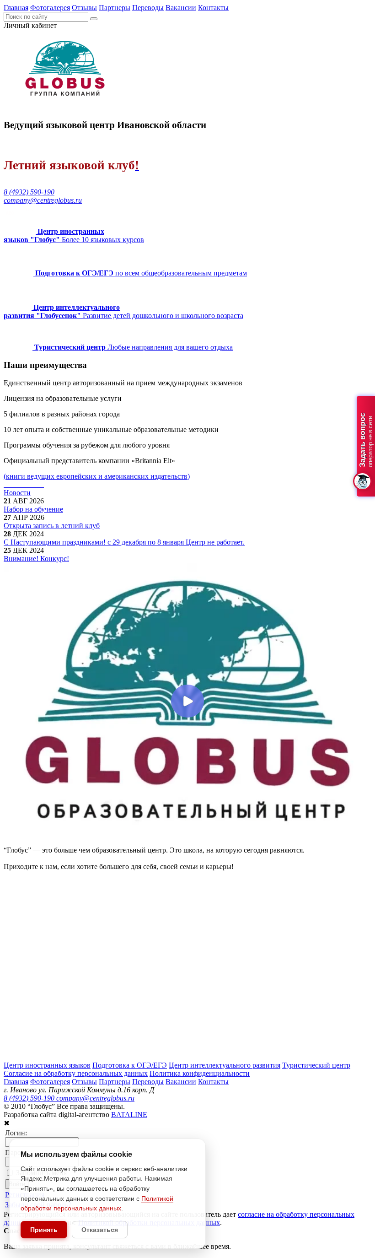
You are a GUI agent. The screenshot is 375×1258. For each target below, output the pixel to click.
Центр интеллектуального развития (224, 1065)
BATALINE (129, 1114)
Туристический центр (316, 1065)
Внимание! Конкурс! (36, 558)
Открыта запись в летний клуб (52, 525)
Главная (16, 7)
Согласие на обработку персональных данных (76, 1073)
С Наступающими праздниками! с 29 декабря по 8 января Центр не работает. (124, 542)
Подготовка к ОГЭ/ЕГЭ (129, 1065)
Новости (17, 493)
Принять (44, 1229)
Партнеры (114, 7)
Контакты (213, 7)
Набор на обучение (33, 509)
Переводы (148, 7)
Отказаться (99, 1229)
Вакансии (181, 7)
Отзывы (84, 7)
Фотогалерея (50, 7)
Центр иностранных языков (47, 1065)
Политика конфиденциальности (200, 1073)
